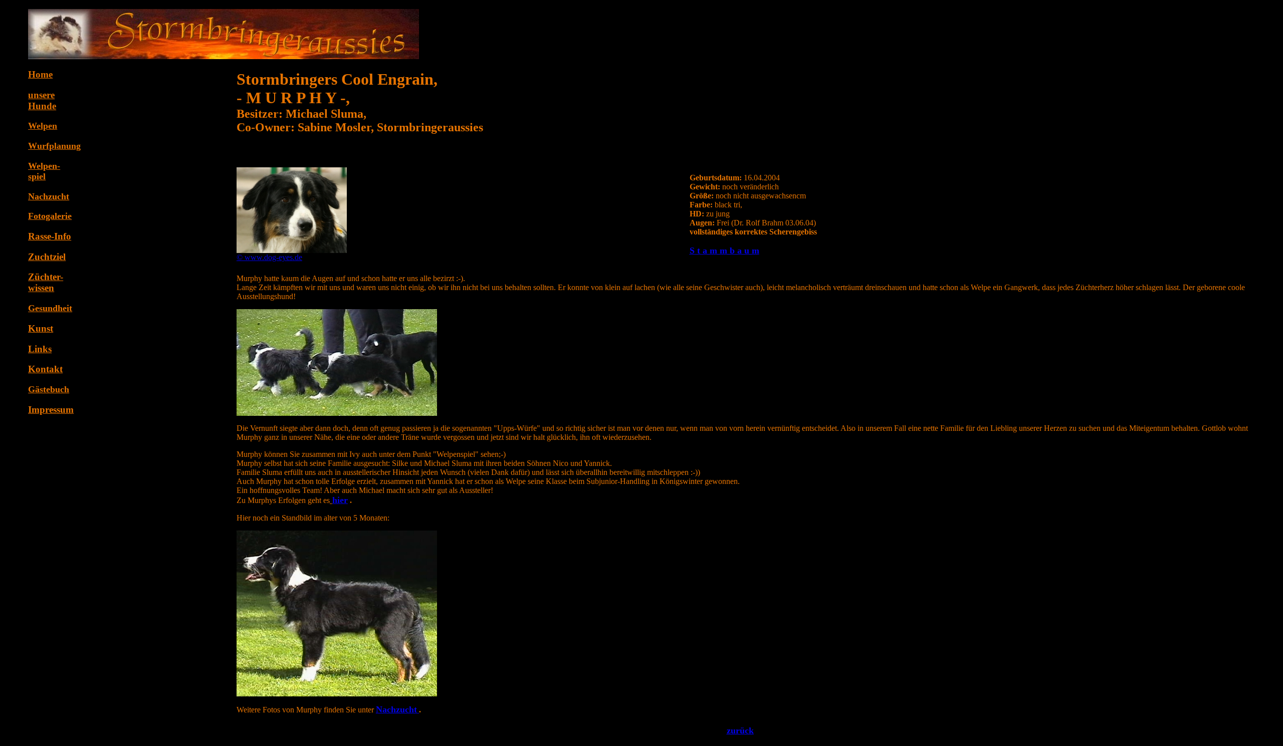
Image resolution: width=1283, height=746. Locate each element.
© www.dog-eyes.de (269, 257)
